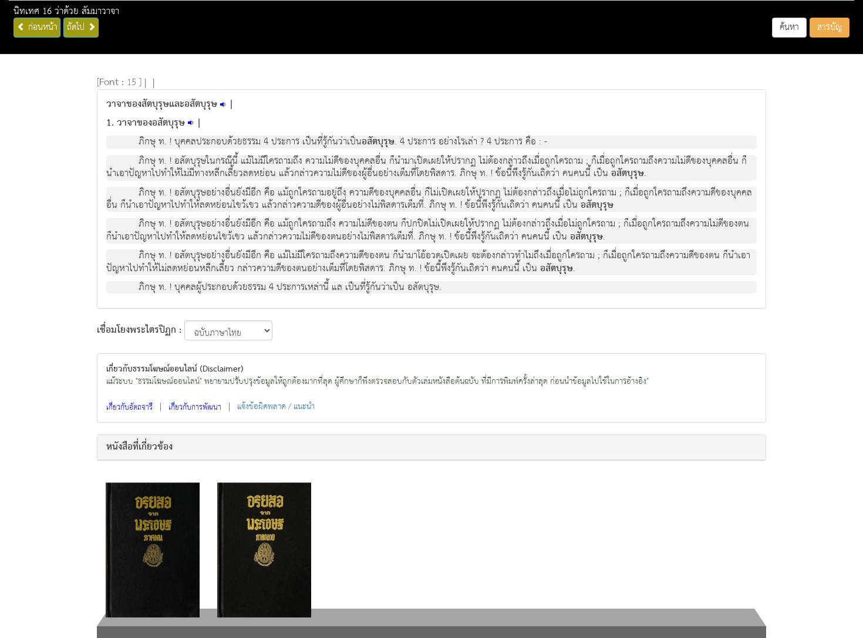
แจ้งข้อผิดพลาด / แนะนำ (276, 407)
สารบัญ (829, 27)
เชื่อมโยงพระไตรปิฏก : (139, 331)
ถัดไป (77, 27)
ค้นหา (789, 27)
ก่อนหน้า (41, 27)
